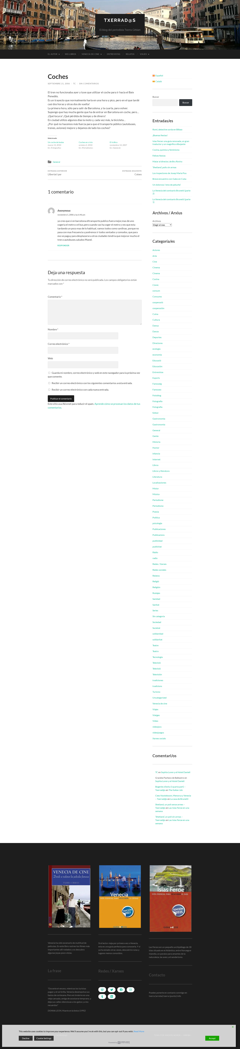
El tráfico (114, 142)
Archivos (156, 221)
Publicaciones (159, 529)
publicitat (157, 546)
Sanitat (155, 604)
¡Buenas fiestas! (160, 135)
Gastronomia (158, 418)
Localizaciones (159, 482)
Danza (155, 331)
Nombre (53, 329)
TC (74, 83)
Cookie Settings (43, 1038)
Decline (25, 1038)
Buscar (155, 96)
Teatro (155, 651)
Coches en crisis (86, 142)
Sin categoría (158, 616)
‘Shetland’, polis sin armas (164, 167)
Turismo (156, 691)
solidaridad (157, 633)
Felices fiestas (159, 155)
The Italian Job (176, 790)
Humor (155, 447)
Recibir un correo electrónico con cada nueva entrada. (80, 389)
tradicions (157, 686)
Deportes (157, 337)
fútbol (155, 412)
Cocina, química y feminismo (165, 149)
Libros (155, 465)
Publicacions (158, 535)
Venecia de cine (90, 54)
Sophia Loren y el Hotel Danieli (175, 772)
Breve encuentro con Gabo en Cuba (169, 178)
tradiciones (157, 680)
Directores (157, 343)
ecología (156, 348)
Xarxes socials (159, 738)
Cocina (155, 279)
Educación (157, 366)
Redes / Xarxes (159, 564)
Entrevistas (113, 54)
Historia (156, 441)
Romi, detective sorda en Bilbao (167, 129)
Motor (155, 488)
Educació (156, 360)
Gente (155, 436)
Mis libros (70, 54)
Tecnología (157, 657)
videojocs (157, 726)
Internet (156, 459)
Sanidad (156, 599)
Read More (139, 1031)
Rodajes (156, 593)
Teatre (155, 645)
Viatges (156, 715)
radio (155, 558)
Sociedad (156, 622)
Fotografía (157, 401)
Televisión (157, 674)
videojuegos (158, 732)
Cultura (156, 319)
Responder (63, 246)
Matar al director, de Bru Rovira (167, 161)
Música (155, 494)
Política (156, 517)
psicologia (157, 523)
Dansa (155, 325)
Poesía (155, 511)
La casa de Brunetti (179, 799)
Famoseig (157, 383)
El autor (52, 54)
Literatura (157, 476)
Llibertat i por (57, 173)
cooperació (157, 302)
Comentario (55, 296)
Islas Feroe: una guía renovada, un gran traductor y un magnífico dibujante (170, 142)
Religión (156, 587)
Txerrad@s (120, 20)
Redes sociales (159, 569)
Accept (212, 1038)
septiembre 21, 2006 (59, 83)
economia (157, 354)
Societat (156, 628)
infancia (156, 453)
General (56, 162)
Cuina (155, 314)
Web (50, 358)
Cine (154, 261)
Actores (156, 250)
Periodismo (157, 505)
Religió (155, 581)
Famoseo (156, 389)
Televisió (156, 662)
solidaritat (157, 639)
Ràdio (155, 552)
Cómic (155, 285)
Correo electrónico (58, 343)
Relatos (130, 54)
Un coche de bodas (56, 142)
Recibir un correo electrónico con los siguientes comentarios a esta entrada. (92, 383)
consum (156, 290)
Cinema (156, 267)
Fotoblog (156, 395)
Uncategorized (159, 697)
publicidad (157, 540)
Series (155, 610)
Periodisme (157, 500)
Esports (156, 378)
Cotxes (132, 173)
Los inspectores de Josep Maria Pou (169, 173)
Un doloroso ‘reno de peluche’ (166, 184)
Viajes (143, 54)
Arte (154, 256)
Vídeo (155, 721)
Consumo (157, 296)
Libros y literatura (160, 471)
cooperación (158, 308)
